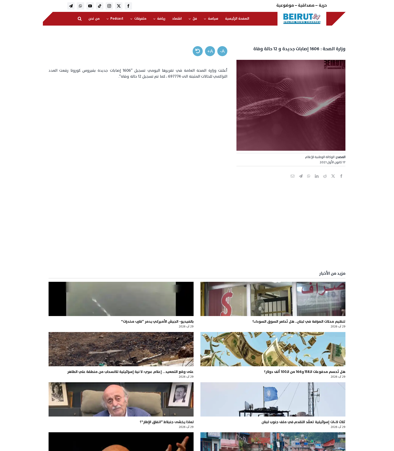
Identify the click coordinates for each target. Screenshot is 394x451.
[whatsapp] (80, 6)
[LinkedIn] (317, 181)
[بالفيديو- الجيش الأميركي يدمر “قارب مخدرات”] (121, 299)
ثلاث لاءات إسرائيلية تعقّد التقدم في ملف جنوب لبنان (303, 422)
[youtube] (90, 6)
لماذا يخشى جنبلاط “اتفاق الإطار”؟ (167, 422)
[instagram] (109, 6)
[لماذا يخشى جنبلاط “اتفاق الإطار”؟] (121, 399)
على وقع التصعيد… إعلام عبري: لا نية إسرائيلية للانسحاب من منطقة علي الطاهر (130, 372)
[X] (333, 181)
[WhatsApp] (309, 181)
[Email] (292, 181)
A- (222, 51)
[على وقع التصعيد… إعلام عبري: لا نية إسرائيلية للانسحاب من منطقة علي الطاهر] (121, 349)
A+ (210, 51)
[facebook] (128, 6)
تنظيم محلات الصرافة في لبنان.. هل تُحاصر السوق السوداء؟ (298, 321)
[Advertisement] (208, 232)
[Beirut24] (301, 15)
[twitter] (118, 6)
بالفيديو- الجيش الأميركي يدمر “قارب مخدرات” (157, 321)
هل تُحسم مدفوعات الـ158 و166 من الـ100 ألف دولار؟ (304, 372)
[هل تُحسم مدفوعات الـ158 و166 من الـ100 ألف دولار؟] (272, 349)
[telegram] (71, 6)
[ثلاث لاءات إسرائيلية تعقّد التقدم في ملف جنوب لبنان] (272, 399)
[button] (80, 19)
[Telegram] (301, 181)
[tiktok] (99, 6)
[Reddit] (325, 181)
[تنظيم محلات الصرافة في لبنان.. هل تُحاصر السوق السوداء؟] (272, 299)
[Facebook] (341, 181)
